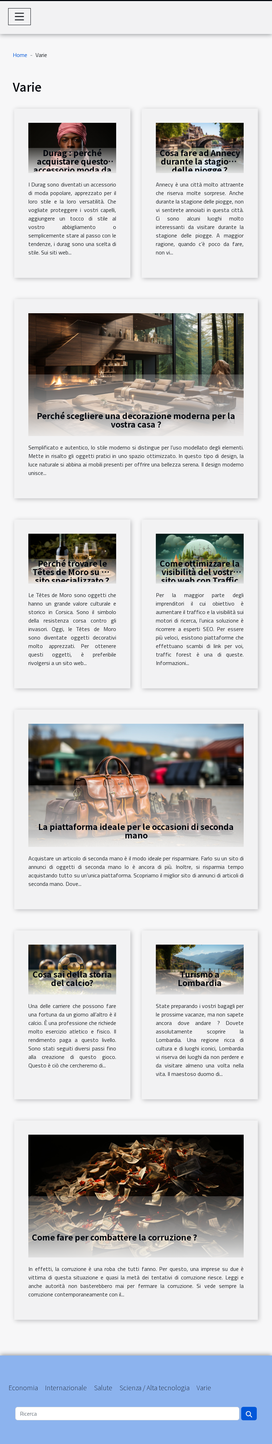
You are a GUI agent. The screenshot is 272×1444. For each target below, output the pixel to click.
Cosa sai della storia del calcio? (72, 978)
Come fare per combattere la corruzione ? (114, 1237)
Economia (23, 1387)
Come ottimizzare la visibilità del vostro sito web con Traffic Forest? (200, 576)
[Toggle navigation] (19, 16)
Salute (103, 1387)
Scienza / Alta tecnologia (154, 1387)
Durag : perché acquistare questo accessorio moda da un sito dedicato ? (72, 165)
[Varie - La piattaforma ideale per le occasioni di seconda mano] (136, 784)
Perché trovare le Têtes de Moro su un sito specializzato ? (72, 571)
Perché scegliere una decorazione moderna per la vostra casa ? (136, 419)
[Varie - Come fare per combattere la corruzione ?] (136, 1195)
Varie (204, 1387)
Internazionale (66, 1387)
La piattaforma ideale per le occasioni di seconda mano (136, 830)
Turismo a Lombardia (200, 978)
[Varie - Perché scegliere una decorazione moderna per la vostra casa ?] (136, 373)
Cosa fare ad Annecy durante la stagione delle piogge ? (200, 161)
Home (20, 55)
